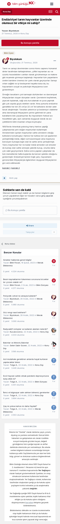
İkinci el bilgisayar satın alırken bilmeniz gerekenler (26, 392)
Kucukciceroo (16, 332)
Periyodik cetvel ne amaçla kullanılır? (20, 296)
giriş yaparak (47, 196)
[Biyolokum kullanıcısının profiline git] (5, 61)
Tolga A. (13, 365)
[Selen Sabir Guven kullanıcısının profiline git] (53, 344)
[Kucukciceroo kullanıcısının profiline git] (53, 330)
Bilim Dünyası (42, 285)
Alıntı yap (13, 178)
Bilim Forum (15, 262)
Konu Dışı (25, 33)
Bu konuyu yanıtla (30, 43)
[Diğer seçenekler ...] (55, 61)
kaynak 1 (6, 168)
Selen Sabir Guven (18, 345)
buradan (29, 502)
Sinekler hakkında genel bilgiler (17, 260)
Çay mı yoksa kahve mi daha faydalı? (20, 406)
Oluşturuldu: (23, 62)
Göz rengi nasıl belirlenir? (14, 312)
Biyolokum (14, 31)
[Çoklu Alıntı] (4, 178)
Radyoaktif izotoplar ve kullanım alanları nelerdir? (25, 329)
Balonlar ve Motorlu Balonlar (16, 343)
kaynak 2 (15, 168)
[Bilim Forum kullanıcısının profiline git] (53, 261)
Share (31, 225)
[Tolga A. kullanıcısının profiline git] (53, 360)
